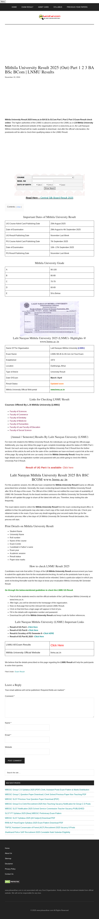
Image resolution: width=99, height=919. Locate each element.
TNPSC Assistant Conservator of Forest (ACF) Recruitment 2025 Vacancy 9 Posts (40, 827)
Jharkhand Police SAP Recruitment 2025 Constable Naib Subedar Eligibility (37, 832)
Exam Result (20, 672)
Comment (9, 696)
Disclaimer (9, 864)
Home (7, 848)
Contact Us (9, 874)
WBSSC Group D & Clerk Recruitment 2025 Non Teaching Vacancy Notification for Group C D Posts (48, 804)
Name (8, 723)
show (19, 207)
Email (8, 735)
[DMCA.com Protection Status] (12, 883)
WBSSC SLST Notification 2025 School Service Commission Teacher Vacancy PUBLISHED (44, 809)
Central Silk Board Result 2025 (56, 197)
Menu (3, 2)
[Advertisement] (49, 47)
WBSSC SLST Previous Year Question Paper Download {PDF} (32, 799)
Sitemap (8, 858)
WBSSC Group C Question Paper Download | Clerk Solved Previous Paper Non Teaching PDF (45, 794)
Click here (68, 467)
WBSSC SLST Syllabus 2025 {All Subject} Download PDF (30, 818)
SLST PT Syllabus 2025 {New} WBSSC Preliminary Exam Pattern (33, 813)
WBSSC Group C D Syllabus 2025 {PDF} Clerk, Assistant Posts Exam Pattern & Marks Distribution (47, 790)
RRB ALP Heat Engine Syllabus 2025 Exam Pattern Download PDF (34, 823)
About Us (8, 853)
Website (8, 747)
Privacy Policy (10, 869)
